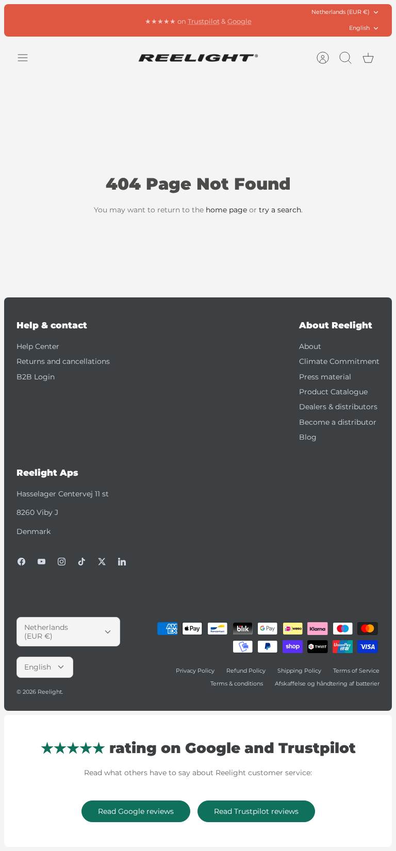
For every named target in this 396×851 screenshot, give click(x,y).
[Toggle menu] (27, 58)
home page (226, 209)
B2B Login (35, 376)
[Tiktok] (82, 562)
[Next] (281, 20)
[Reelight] (198, 58)
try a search (280, 209)
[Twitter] (102, 562)
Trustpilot (204, 20)
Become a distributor (337, 422)
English (359, 27)
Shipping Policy (299, 670)
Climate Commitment (339, 361)
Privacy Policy (195, 670)
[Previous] (115, 20)
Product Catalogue (333, 391)
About (310, 346)
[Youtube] (41, 562)
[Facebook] (21, 562)
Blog (308, 437)
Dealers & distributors (338, 406)
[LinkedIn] (122, 562)
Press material (325, 376)
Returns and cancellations (63, 361)
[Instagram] (62, 562)
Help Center (37, 346)
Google (239, 20)
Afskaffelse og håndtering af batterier (327, 683)
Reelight (50, 691)
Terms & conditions (236, 683)
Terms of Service (356, 670)
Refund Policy (246, 670)
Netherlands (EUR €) (340, 11)
